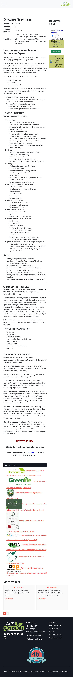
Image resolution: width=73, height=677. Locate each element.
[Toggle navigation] (3, 4)
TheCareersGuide (55, 626)
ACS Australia (54, 629)
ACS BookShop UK (55, 638)
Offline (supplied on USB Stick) (57, 37)
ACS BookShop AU (55, 635)
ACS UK (51, 632)
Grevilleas (19, 587)
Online (56, 35)
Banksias (53, 587)
